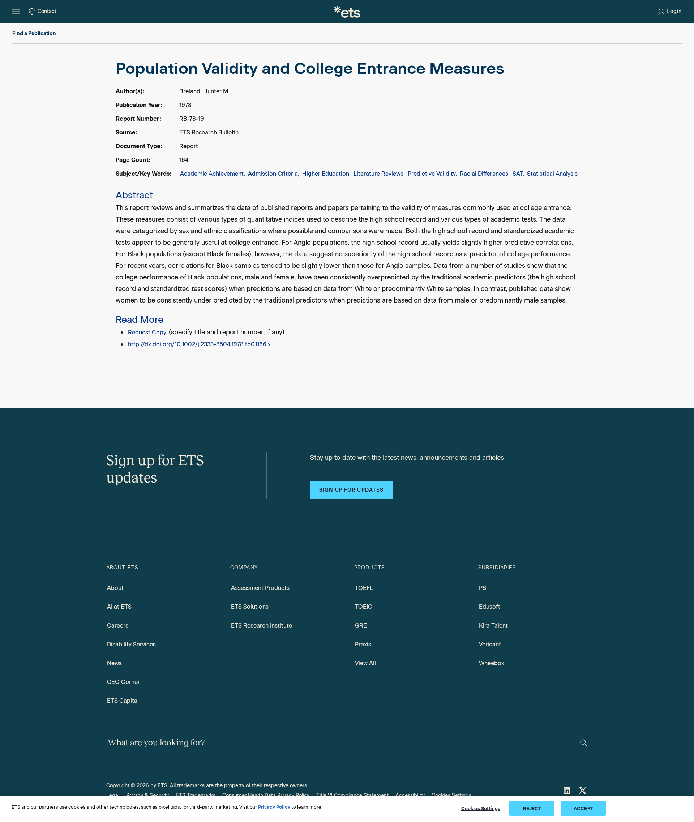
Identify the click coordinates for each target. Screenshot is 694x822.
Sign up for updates (351, 490)
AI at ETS (119, 606)
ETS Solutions (250, 606)
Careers (117, 625)
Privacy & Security (147, 795)
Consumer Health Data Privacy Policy (265, 795)
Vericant (490, 644)
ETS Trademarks (195, 795)
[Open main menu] (16, 11)
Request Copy (147, 332)
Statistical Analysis (552, 173)
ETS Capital (123, 700)
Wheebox (491, 663)
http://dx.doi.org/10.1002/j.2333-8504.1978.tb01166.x (199, 344)
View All (365, 663)
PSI (483, 588)
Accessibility (410, 795)
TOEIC (363, 606)
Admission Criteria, (274, 173)
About (115, 588)
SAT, (519, 173)
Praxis (363, 644)
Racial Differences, (485, 173)
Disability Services (131, 644)
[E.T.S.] (347, 11)
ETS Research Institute (261, 625)
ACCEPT (583, 808)
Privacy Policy (274, 807)
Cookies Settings (451, 795)
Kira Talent (493, 625)
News (114, 663)
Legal (112, 795)
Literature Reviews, (380, 173)
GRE (361, 625)
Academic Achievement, (213, 173)
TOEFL (364, 588)
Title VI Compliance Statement (352, 795)
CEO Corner (123, 681)
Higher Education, (327, 173)
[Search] (583, 742)
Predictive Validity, (433, 173)
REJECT (532, 808)
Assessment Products (260, 588)
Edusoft (489, 606)
